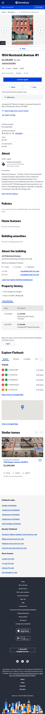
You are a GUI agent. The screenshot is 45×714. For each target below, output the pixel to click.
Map (23, 49)
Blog (23, 581)
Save (34, 87)
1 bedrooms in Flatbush (11, 510)
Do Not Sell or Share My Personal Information (23, 609)
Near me (23, 599)
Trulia (22, 682)
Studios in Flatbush (9, 505)
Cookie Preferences (23, 613)
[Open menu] (3, 2)
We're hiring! (23, 585)
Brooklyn (11, 12)
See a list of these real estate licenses (26, 673)
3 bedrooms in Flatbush (11, 519)
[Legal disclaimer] (13, 133)
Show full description (10, 194)
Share (13, 87)
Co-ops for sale (8, 563)
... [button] (17, 12)
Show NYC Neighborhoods (22, 650)
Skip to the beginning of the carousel (22, 481)
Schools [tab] (16, 359)
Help (23, 602)
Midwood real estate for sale (13, 539)
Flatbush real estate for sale (13, 543)
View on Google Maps (10, 424)
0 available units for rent (30, 275)
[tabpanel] (22, 317)
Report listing (10, 115)
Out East (23, 689)
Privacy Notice (23, 617)
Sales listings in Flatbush (11, 524)
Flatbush (18, 73)
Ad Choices (23, 620)
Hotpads (22, 686)
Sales (4, 12)
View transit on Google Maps (12, 395)
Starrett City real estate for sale (14, 548)
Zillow (22, 679)
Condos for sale (8, 559)
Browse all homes (23, 595)
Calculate (18, 133)
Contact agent (22, 79)
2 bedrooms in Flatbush (11, 515)
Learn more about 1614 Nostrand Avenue (17, 280)
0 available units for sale (30, 271)
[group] (22, 458)
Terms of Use (23, 606)
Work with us (23, 588)
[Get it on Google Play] (23, 638)
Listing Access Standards (23, 624)
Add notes (10, 97)
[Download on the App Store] (23, 630)
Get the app (38, 7)
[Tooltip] (22, 296)
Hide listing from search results (16, 111)
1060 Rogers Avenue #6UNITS (15, 462)
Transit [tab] (5, 359)
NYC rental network (23, 592)
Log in (8, 344)
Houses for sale (8, 568)
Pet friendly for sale (9, 572)
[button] (41, 359)
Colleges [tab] (27, 359)
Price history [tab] (8, 301)
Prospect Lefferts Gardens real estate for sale (19, 534)
